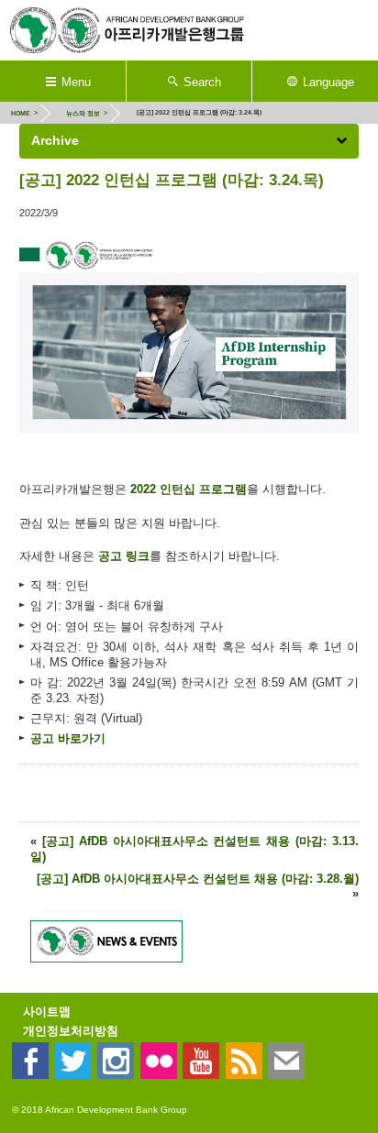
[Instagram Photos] (115, 1060)
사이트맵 (47, 1011)
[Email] (286, 1060)
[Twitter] (73, 1060)
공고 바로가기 (68, 738)
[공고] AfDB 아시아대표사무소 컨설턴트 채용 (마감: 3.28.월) (198, 879)
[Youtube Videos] (201, 1060)
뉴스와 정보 (83, 112)
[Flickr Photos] (158, 1060)
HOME (20, 112)
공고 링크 (124, 556)
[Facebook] (30, 1060)
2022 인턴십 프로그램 (188, 489)
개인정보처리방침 (70, 1031)
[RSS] (244, 1060)
